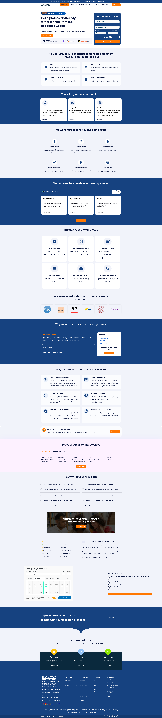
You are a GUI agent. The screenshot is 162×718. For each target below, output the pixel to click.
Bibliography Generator (112, 685)
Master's (59, 578)
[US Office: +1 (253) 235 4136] (67, 1)
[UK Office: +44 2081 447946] (51, 1)
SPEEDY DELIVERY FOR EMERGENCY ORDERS (53, 352)
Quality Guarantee (84, 688)
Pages (109, 30)
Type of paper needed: (31, 571)
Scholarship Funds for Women (85, 699)
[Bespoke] (81, 652)
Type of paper (98, 19)
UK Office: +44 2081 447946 (59, 1)
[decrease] (110, 33)
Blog (95, 685)
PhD (67, 578)
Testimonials (97, 683)
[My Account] (89, 1)
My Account (93, 1)
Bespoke (81, 657)
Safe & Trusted (54, 657)
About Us (96, 680)
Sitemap (82, 690)
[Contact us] (108, 652)
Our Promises (83, 683)
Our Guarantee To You (98, 688)
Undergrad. (39, 578)
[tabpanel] (81, 458)
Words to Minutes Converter (111, 692)
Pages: (63, 571)
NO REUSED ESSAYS (47, 347)
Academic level (98, 24)
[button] (68, 334)
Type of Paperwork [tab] (46, 451)
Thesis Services (68, 683)
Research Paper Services (71, 685)
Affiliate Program (98, 691)
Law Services (68, 680)
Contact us (108, 657)
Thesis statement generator (111, 699)
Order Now (101, 1)
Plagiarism (82, 680)
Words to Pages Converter (111, 695)
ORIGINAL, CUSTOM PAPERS (49, 334)
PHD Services (68, 688)
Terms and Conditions (83, 693)
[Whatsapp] (82, 1)
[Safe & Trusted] (54, 652)
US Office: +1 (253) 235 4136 (74, 1)
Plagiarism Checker (111, 682)
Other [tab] (64, 451)
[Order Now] (98, 1)
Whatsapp (85, 1)
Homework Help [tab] (57, 451)
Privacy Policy (83, 696)
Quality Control (83, 685)
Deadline (97, 30)
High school (30, 578)
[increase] (115, 33)
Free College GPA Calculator (111, 688)
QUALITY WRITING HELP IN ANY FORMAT (52, 357)
